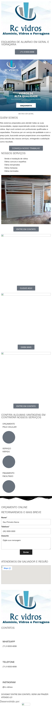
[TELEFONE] (6, 656)
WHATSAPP (9, 641)
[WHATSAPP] (6, 636)
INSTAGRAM (9, 682)
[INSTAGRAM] (6, 677)
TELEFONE (9, 661)
